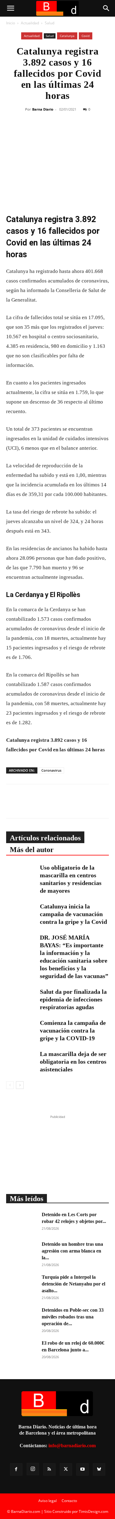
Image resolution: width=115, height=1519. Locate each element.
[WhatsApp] (67, 132)
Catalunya (67, 36)
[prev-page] (10, 1085)
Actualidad (30, 23)
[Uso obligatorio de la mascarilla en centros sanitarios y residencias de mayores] (21, 874)
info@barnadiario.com (72, 1445)
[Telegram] (81, 132)
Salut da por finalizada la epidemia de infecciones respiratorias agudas (73, 999)
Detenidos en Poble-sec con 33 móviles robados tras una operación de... (73, 1316)
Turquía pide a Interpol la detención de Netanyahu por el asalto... (73, 1283)
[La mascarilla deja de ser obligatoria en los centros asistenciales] (21, 1060)
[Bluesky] (99, 1469)
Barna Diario (42, 109)
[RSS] (49, 1469)
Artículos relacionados (45, 838)
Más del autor (32, 850)
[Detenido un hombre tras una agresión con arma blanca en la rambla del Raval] (21, 1251)
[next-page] (20, 1085)
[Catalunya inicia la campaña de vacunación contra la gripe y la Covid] (21, 913)
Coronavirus (51, 770)
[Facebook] (39, 132)
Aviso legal (47, 1500)
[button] (10, 8)
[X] (53, 132)
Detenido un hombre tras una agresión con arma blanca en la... (72, 1250)
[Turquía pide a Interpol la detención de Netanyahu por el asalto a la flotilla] (21, 1284)
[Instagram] (33, 1469)
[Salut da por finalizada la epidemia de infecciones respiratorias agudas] (21, 998)
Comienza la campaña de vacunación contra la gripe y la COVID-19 (73, 1030)
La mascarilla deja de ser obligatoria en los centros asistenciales (73, 1061)
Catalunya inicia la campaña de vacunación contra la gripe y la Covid (73, 914)
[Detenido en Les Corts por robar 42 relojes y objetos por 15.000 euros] (21, 1222)
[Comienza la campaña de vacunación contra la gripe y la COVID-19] (21, 1029)
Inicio (10, 23)
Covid (86, 36)
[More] (95, 132)
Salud (49, 23)
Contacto (69, 1500)
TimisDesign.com (93, 1511)
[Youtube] (82, 1469)
